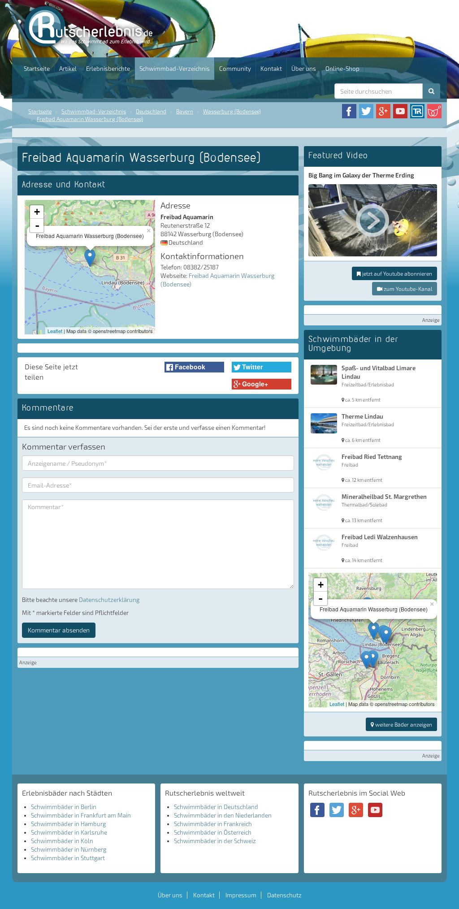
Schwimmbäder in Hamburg (68, 823)
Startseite (37, 68)
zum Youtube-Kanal (407, 289)
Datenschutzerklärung (109, 599)
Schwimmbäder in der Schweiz (215, 840)
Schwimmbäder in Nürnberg (68, 849)
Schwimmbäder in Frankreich (213, 823)
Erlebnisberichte (108, 68)
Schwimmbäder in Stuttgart (68, 857)
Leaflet (55, 330)
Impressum (240, 895)
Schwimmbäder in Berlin (63, 806)
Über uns (303, 68)
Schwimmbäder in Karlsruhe (69, 832)
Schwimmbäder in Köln (62, 840)
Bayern (184, 111)
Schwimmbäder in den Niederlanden (223, 815)
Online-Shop (342, 68)
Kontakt (271, 68)
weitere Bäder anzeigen (403, 724)
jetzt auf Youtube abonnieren (396, 273)
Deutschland (151, 111)
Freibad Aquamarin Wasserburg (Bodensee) (90, 119)
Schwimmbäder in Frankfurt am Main (81, 815)
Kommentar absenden (59, 630)
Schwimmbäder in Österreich (212, 832)
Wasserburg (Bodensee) (232, 111)
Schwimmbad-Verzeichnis (174, 68)
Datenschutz (284, 895)
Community (235, 68)
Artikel (68, 68)
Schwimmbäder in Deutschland (216, 806)
